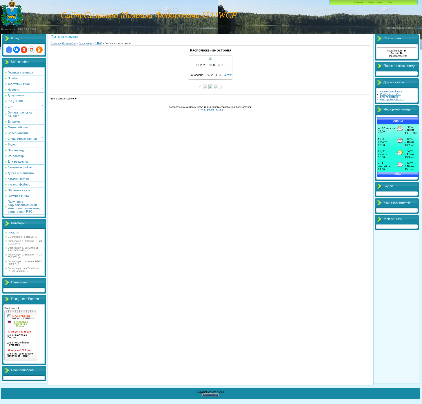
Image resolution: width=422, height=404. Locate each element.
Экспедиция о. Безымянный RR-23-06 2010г (23, 249)
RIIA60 (11, 232)
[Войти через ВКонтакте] (16, 49)
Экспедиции (85, 43)
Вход (390, 2)
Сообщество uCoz (390, 94)
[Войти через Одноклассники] (39, 49)
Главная (358, 2)
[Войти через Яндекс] (24, 49)
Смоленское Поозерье (20, 236)
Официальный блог (391, 91)
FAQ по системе (389, 96)
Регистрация (375, 2)
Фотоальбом (69, 43)
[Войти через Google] (31, 49)
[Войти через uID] (9, 49)
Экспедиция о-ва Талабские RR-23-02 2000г (23, 269)
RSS (417, 27)
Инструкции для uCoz (392, 99)
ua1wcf (227, 75)
